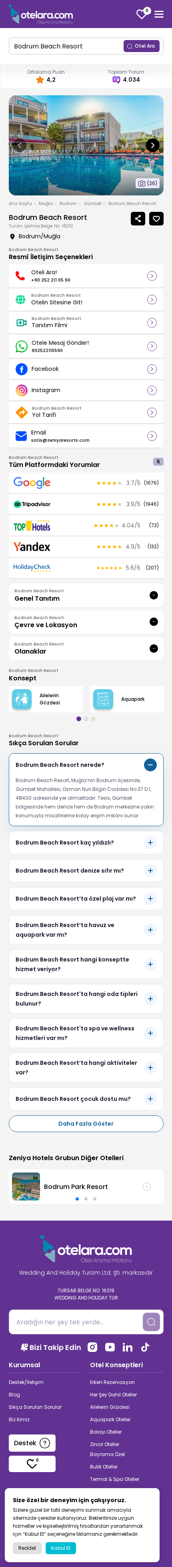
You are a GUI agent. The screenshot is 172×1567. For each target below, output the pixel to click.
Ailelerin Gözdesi (110, 1407)
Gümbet (93, 203)
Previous (19, 145)
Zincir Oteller (104, 1444)
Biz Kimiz (19, 1419)
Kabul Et (60, 1548)
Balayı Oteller (106, 1431)
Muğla (46, 203)
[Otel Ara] (41, 14)
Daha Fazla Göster (86, 1124)
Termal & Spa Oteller (114, 1479)
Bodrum (68, 203)
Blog (14, 1394)
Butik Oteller (104, 1466)
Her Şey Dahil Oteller (113, 1394)
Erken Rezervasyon (112, 1382)
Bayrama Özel (107, 1454)
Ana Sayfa (20, 203)
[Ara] (151, 1322)
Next (153, 145)
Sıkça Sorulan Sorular (35, 1407)
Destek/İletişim (26, 1382)
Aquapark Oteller (110, 1419)
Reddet (27, 1548)
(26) (152, 183)
